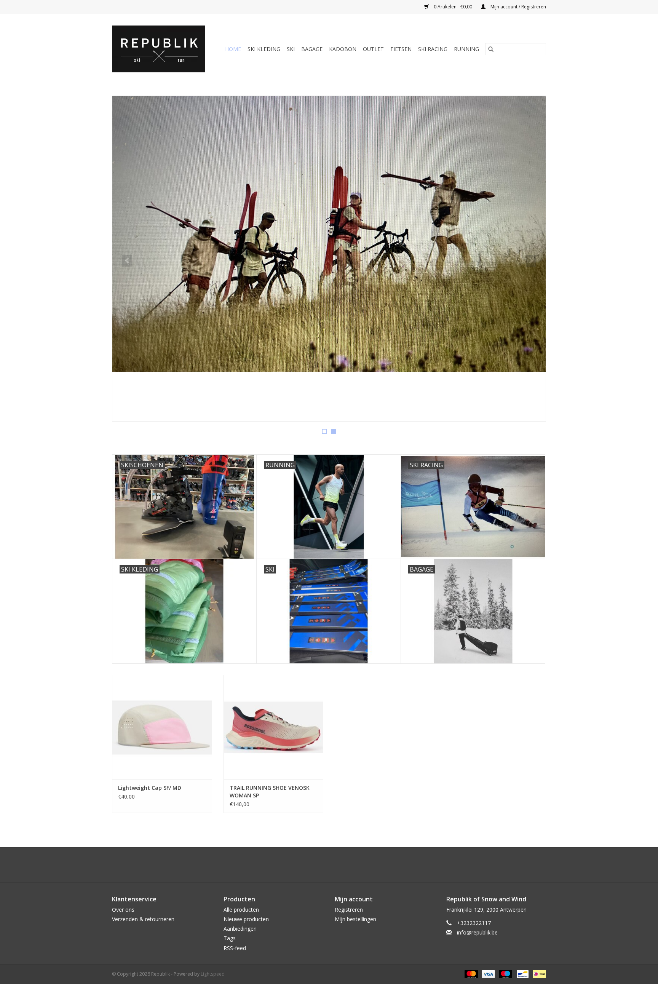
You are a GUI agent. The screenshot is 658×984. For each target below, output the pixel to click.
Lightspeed (213, 974)
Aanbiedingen (240, 928)
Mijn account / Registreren (517, 6)
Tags (230, 938)
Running (466, 49)
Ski (291, 49)
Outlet (373, 49)
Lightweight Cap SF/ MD (149, 787)
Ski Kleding (264, 49)
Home (233, 49)
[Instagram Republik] (336, 865)
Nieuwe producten (246, 919)
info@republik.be (477, 932)
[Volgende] (531, 261)
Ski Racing (432, 49)
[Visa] (487, 973)
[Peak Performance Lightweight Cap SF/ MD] (162, 727)
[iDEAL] (538, 973)
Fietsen (401, 49)
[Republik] (160, 49)
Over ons (123, 909)
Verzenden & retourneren (143, 919)
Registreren (349, 909)
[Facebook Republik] (322, 865)
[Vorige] (127, 261)
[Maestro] (504, 973)
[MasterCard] (470, 973)
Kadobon (342, 49)
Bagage (312, 49)
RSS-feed (235, 948)
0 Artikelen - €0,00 (453, 6)
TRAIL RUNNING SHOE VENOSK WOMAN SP (270, 791)
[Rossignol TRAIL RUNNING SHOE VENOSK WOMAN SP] (274, 727)
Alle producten (241, 909)
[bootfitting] (329, 258)
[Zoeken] (491, 49)
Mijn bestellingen (355, 919)
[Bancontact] (521, 973)
